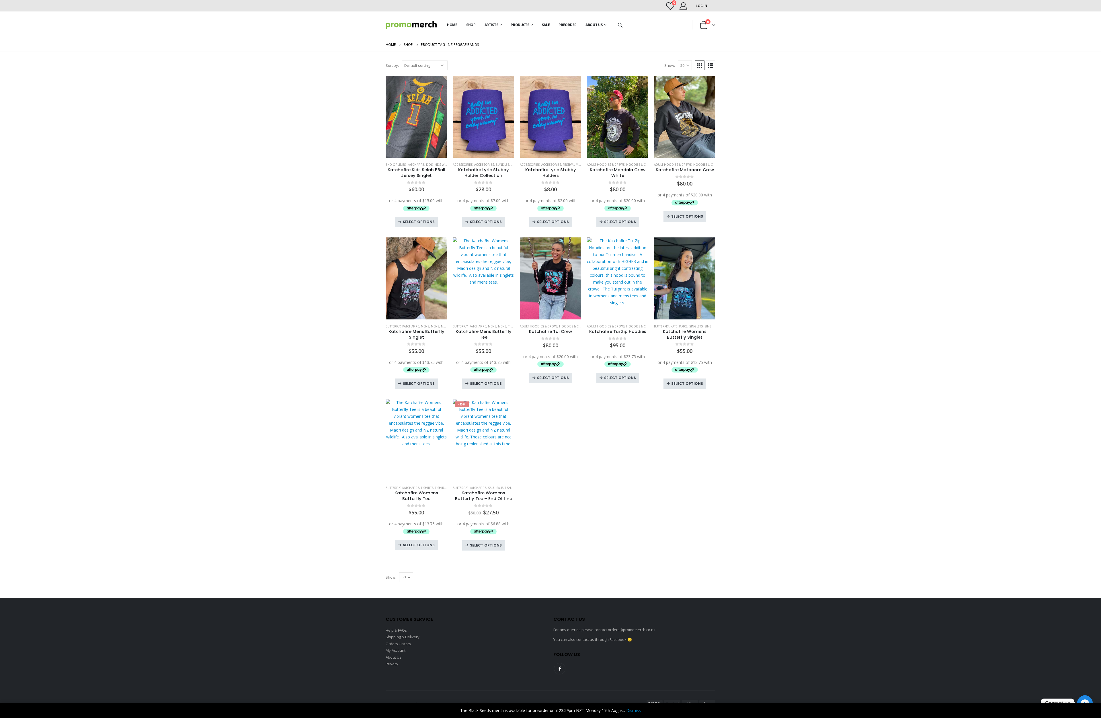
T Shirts (427, 488)
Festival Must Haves (578, 165)
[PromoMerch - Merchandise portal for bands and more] (411, 25)
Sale (546, 24)
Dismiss (633, 710)
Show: (669, 65)
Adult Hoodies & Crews (605, 165)
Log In (701, 5)
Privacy (392, 663)
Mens (425, 326)
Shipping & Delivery (402, 636)
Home (452, 24)
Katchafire (415, 165)
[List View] (710, 65)
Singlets (696, 326)
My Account (395, 650)
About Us (594, 24)
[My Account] (683, 6)
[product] (416, 117)
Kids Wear (442, 165)
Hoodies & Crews (640, 165)
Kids (429, 165)
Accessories (463, 165)
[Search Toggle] (620, 25)
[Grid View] (699, 65)
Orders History (398, 643)
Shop (471, 24)
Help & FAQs (396, 630)
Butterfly (393, 326)
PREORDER (568, 24)
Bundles (502, 165)
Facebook (559, 668)
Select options (419, 221)
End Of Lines (396, 165)
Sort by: (392, 65)
